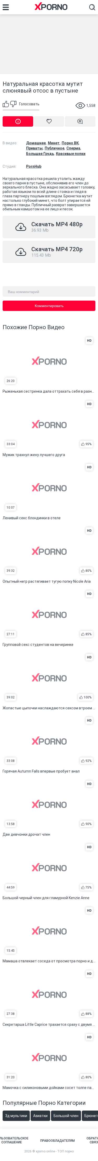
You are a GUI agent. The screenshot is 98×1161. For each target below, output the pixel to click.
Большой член (66, 1116)
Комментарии (80, 121)
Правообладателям (57, 1141)
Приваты (34, 148)
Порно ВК (70, 143)
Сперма (73, 148)
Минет (54, 143)
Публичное (54, 148)
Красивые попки (70, 154)
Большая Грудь (40, 154)
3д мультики (16, 1116)
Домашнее (36, 143)
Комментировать (49, 306)
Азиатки (40, 1116)
